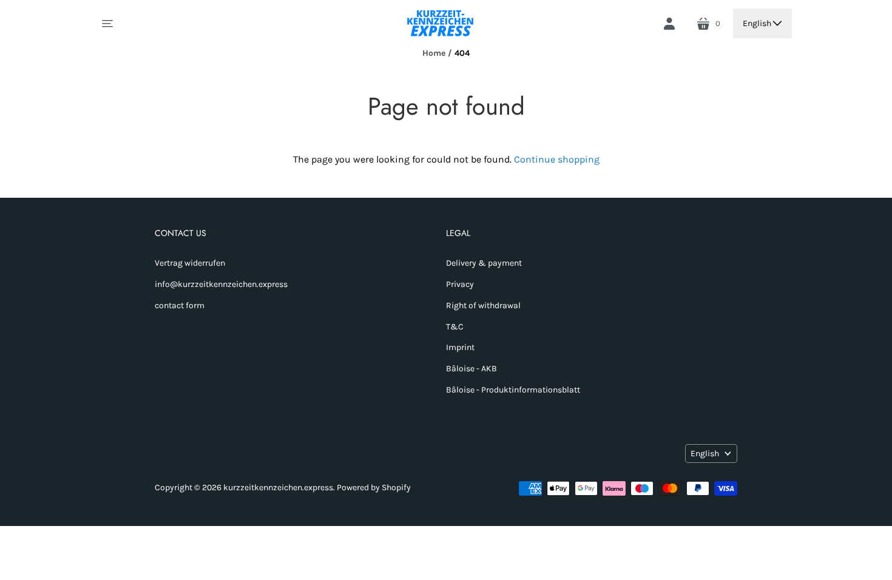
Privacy (460, 284)
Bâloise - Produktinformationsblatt (513, 390)
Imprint (460, 347)
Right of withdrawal (483, 305)
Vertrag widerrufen (190, 263)
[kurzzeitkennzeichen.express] (441, 23)
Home (433, 53)
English (757, 23)
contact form (179, 305)
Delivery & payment (484, 263)
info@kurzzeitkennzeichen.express (221, 284)
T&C (455, 327)
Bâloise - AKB (471, 368)
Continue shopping (557, 159)
